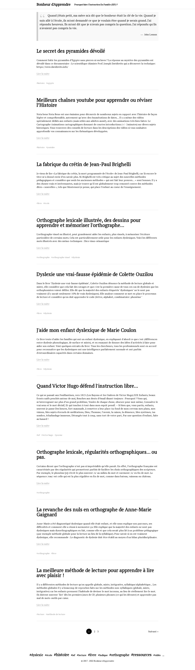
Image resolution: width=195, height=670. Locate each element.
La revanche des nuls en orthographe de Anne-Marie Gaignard (94, 512)
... (163, 655)
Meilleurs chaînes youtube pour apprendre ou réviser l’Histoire (94, 102)
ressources (142, 654)
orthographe (44, 257)
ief (39, 435)
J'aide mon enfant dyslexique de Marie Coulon (86, 330)
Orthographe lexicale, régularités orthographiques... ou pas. (97, 454)
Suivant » (153, 631)
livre (40, 203)
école (46, 203)
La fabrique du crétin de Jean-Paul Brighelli (84, 164)
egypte (50, 83)
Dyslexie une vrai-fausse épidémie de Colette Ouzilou (95, 274)
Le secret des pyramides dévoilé (71, 51)
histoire (41, 83)
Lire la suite (43, 73)
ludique (103, 655)
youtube (51, 147)
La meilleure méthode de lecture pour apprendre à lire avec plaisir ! (95, 572)
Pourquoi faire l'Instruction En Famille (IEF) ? (96, 4)
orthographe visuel (61, 257)
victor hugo (48, 435)
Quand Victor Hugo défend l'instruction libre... (87, 386)
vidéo (158, 655)
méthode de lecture (56, 614)
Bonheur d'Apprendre (54, 4)
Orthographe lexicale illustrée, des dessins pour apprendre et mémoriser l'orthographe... (89, 222)
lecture (41, 614)
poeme (59, 435)
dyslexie (76, 257)
